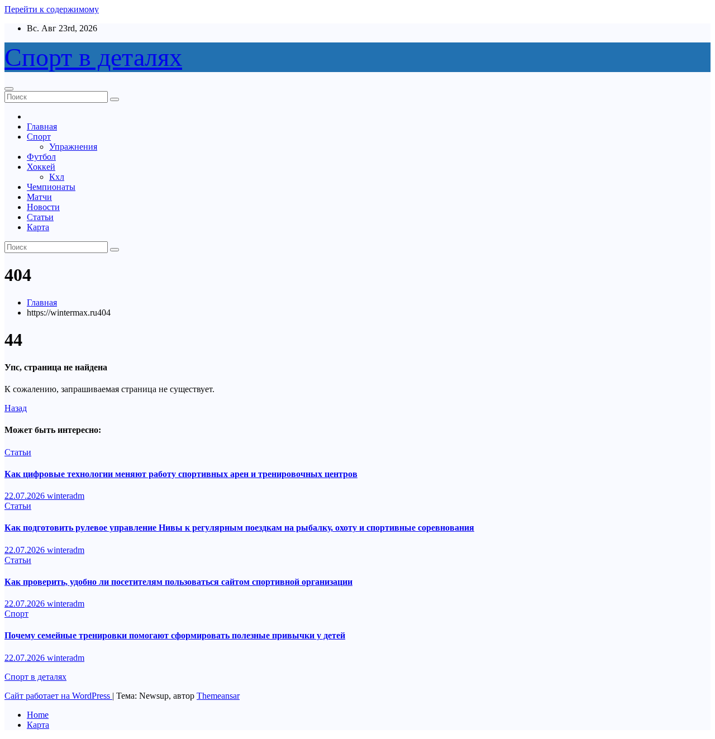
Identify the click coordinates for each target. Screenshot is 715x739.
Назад (15, 408)
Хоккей (41, 166)
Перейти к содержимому (51, 9)
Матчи (39, 197)
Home (38, 714)
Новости (43, 207)
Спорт (39, 136)
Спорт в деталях (93, 57)
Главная (42, 126)
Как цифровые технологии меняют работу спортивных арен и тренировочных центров (181, 474)
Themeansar (218, 695)
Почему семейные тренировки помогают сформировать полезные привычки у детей (174, 635)
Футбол (41, 156)
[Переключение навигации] (8, 88)
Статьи (40, 217)
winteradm (65, 495)
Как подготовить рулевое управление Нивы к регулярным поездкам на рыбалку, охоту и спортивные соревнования (239, 527)
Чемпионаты (51, 187)
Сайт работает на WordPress (58, 695)
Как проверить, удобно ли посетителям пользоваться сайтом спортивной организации (178, 582)
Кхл (56, 177)
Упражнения (73, 146)
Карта (38, 227)
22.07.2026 (25, 495)
